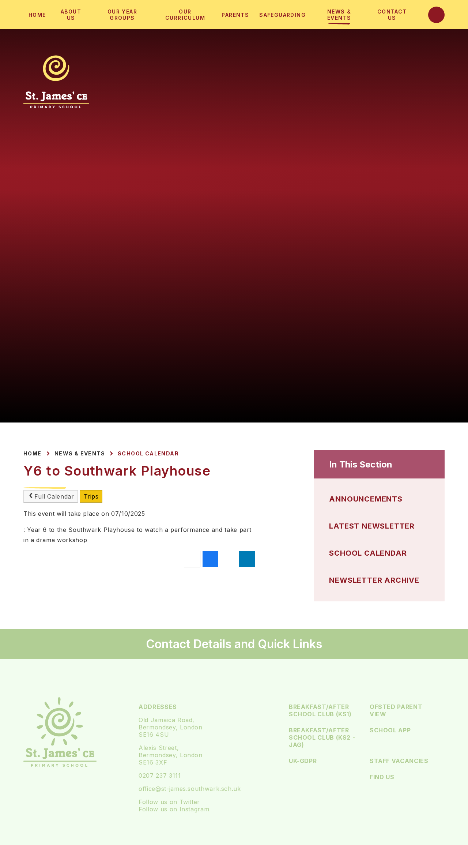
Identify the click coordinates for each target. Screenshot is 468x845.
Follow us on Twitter (169, 801)
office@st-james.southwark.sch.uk (190, 788)
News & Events (79, 453)
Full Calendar (54, 496)
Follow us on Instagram (174, 809)
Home (32, 453)
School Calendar (148, 453)
